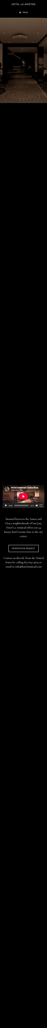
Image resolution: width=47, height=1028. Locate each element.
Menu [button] (25, 12)
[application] (23, 496)
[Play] (6, 505)
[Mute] (37, 505)
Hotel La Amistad (24, 4)
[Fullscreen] (41, 505)
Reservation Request (23, 548)
